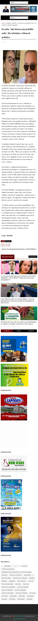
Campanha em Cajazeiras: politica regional (16, 572)
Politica (18, 584)
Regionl (4, 599)
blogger (6, 330)
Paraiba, (6, 42)
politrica (5, 596)
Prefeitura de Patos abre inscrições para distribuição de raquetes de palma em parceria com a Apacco (18, 323)
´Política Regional (8, 569)
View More (33, 256)
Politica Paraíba (7, 590)
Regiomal (13, 596)
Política (26, 584)
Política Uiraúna (21, 593)
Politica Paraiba (22, 587)
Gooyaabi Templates (19, 619)
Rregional (21, 599)
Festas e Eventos (16, 575)
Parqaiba (12, 581)
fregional (27, 575)
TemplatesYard (19, 616)
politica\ (33, 593)
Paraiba (9, 23)
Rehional (12, 599)
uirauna (29, 599)
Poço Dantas (21, 581)
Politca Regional (7, 584)
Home (3, 23)
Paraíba (4, 581)
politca (30, 581)
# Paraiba (8, 241)
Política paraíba (20, 590)
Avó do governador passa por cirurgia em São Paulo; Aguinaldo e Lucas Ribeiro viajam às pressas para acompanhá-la (18, 278)
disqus (19, 330)
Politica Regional (8, 593)
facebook (31, 330)
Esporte (4, 575)
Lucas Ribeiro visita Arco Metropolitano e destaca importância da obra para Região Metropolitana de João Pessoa (17, 301)
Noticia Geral (6, 578)
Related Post (7, 257)
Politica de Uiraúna (8, 587)
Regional (22, 596)
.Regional (7, 566)
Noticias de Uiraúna (20, 578)
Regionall (30, 596)
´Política (24, 566)
